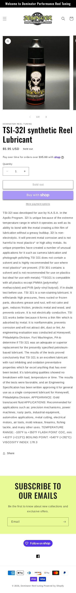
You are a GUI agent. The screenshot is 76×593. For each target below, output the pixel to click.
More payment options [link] (38, 204)
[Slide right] (46, 117)
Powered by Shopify (54, 586)
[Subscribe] (64, 521)
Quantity (7, 164)
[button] (5, 19)
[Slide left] (30, 117)
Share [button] (11, 453)
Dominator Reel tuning (32, 586)
